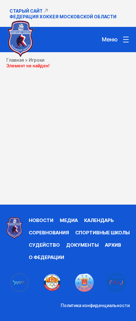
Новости (41, 220)
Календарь (99, 220)
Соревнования (49, 233)
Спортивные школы (102, 233)
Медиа (69, 220)
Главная (15, 60)
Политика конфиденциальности (95, 305)
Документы (82, 245)
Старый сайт (26, 11)
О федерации (46, 257)
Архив (113, 245)
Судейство (44, 245)
